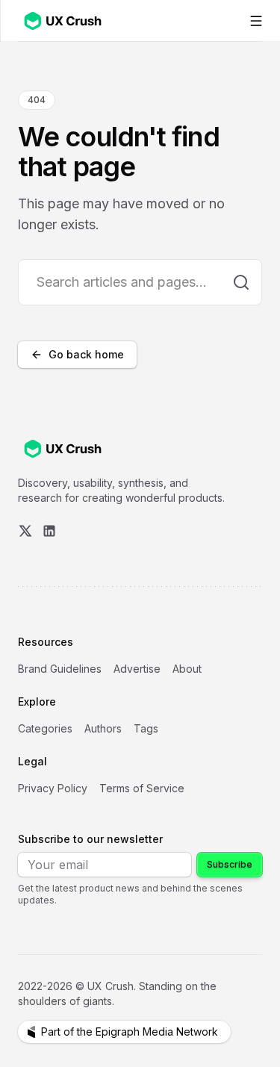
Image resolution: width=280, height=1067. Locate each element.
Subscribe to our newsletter (90, 839)
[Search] (241, 282)
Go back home (86, 354)
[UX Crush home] (65, 20)
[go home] (63, 449)
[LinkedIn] (49, 530)
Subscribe (229, 864)
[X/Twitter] (25, 530)
